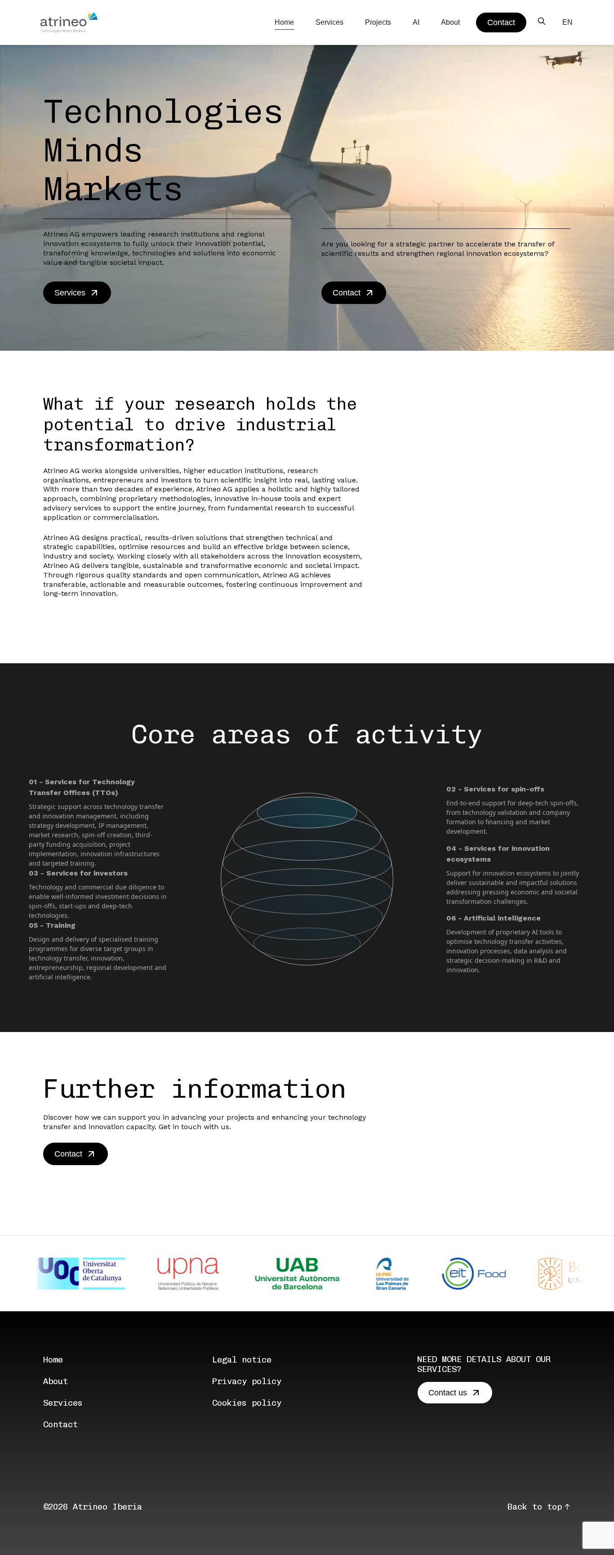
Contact (60, 1424)
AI (416, 22)
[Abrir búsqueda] (541, 21)
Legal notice (241, 1359)
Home (284, 22)
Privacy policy (246, 1381)
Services (329, 22)
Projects (378, 22)
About (450, 22)
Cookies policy (246, 1403)
